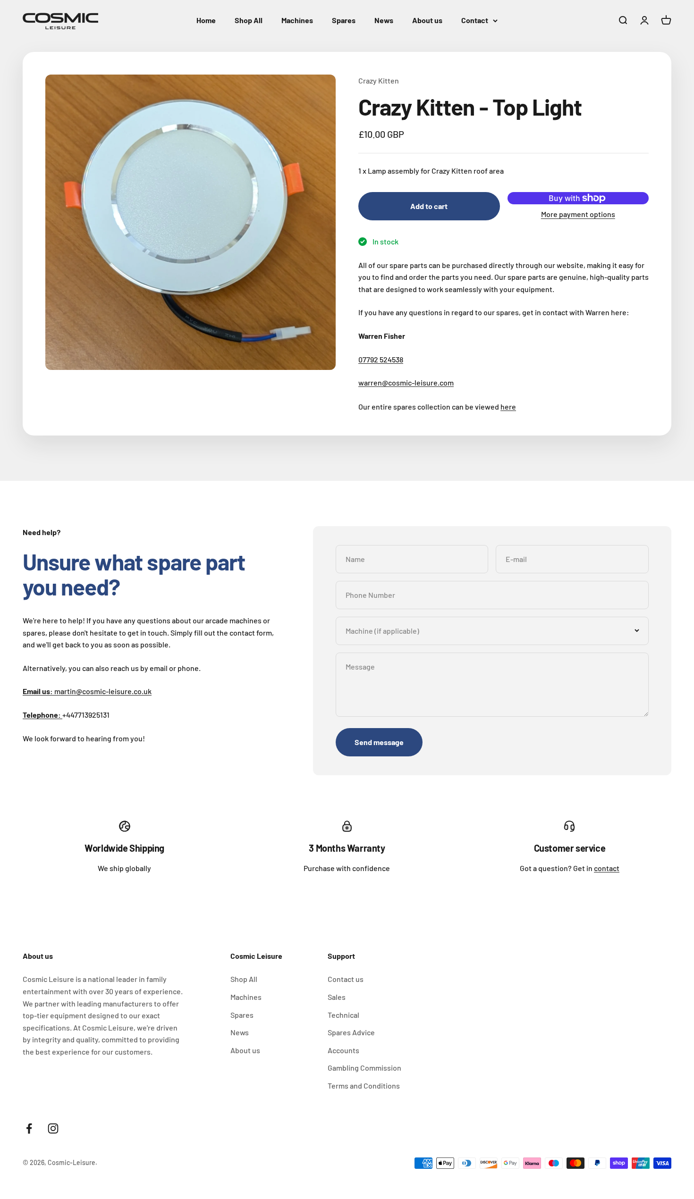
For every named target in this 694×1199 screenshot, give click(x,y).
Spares (343, 20)
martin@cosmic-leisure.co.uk (87, 691)
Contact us (346, 978)
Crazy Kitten (378, 80)
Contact (474, 20)
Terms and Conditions (364, 1085)
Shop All (248, 20)
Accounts (343, 1050)
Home (206, 20)
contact (606, 868)
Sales (337, 996)
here (508, 406)
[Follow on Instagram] (53, 1128)
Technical (343, 1014)
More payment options (578, 214)
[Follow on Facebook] (29, 1128)
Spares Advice (351, 1032)
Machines (297, 20)
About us (427, 20)
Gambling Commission (364, 1067)
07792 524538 (380, 359)
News (383, 20)
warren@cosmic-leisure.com (406, 382)
